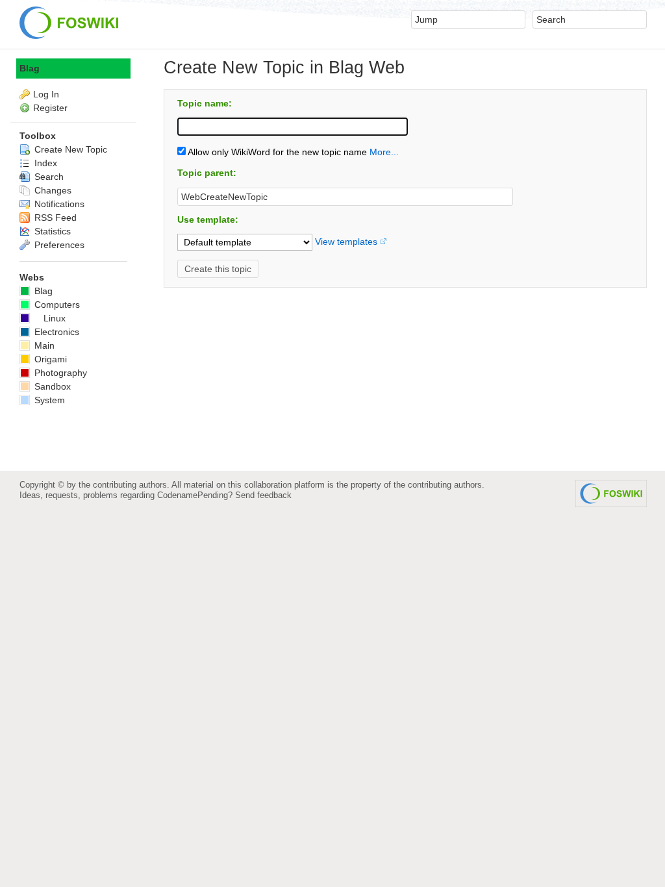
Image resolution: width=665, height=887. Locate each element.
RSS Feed (54, 217)
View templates (346, 241)
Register (50, 108)
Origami (49, 359)
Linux (55, 318)
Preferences (58, 245)
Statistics (51, 231)
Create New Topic (69, 149)
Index (44, 163)
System (48, 400)
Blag (29, 68)
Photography (59, 373)
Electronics (55, 332)
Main (43, 345)
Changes (51, 190)
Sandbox (51, 386)
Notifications (58, 204)
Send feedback (263, 495)
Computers (56, 304)
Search (48, 176)
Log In (46, 94)
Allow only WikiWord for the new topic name (276, 152)
